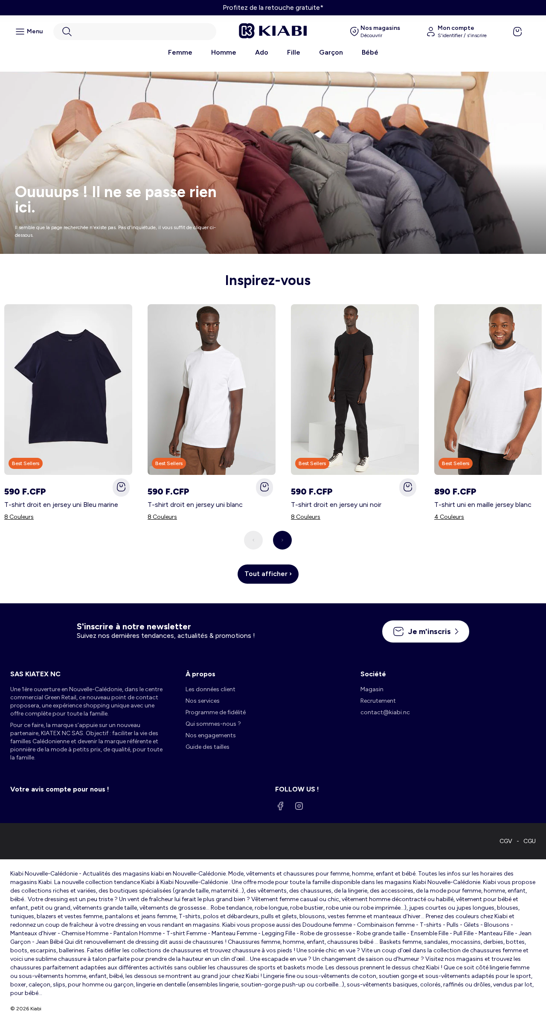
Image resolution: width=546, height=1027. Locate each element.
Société (373, 674)
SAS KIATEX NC (35, 674)
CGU (529, 841)
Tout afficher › (268, 574)
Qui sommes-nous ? (213, 723)
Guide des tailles (207, 747)
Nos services (203, 700)
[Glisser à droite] (282, 540)
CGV (506, 841)
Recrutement (378, 700)
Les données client (210, 689)
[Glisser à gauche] (253, 540)
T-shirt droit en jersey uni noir (336, 504)
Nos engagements (211, 735)
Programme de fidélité (216, 712)
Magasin (371, 689)
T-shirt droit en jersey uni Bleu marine (61, 504)
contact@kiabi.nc (385, 712)
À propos (200, 674)
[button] (134, 31)
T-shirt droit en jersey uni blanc (195, 504)
